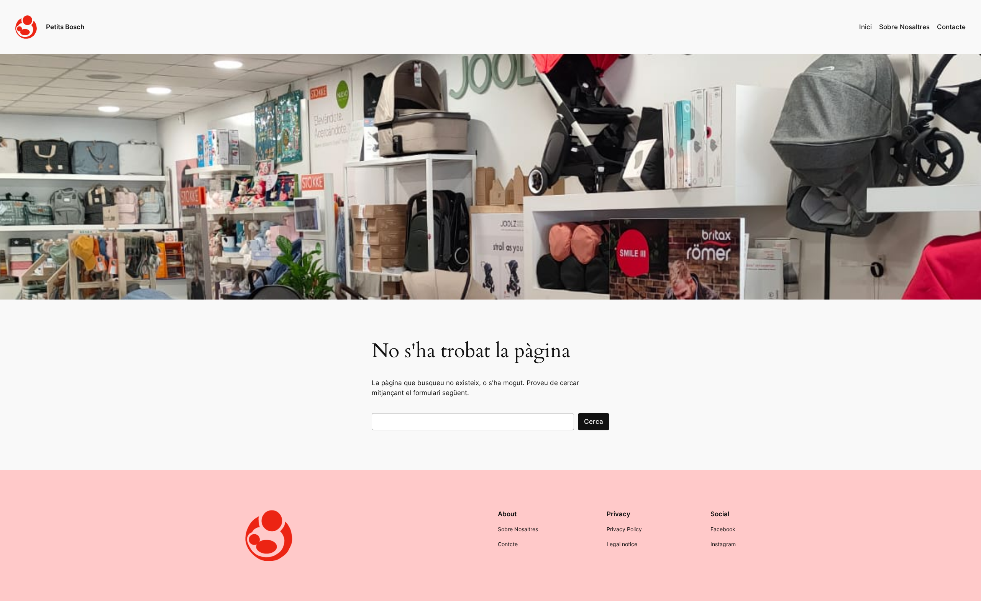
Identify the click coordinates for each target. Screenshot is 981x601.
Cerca (593, 421)
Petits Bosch (65, 27)
